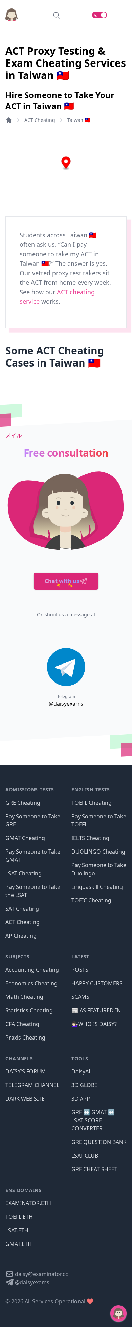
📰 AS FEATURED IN (96, 1010)
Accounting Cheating (32, 969)
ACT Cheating (39, 120)
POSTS (79, 969)
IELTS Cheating (90, 838)
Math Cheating (24, 997)
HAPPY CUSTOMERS (97, 983)
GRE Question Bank (99, 1142)
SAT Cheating (22, 908)
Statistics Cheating (29, 1010)
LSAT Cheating (23, 873)
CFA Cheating (22, 1024)
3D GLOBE (84, 1085)
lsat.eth (16, 1230)
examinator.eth (28, 1203)
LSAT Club (84, 1155)
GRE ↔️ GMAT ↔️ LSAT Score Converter (93, 1120)
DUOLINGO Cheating (98, 851)
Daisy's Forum (25, 1071)
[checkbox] (99, 15)
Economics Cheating (31, 983)
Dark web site (25, 1098)
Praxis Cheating (25, 1037)
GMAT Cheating (25, 838)
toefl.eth (19, 1216)
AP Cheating (21, 935)
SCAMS (80, 997)
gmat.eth (18, 1244)
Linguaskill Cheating (97, 887)
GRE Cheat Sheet (94, 1169)
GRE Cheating (22, 802)
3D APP (80, 1098)
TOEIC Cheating (91, 900)
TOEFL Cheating (91, 802)
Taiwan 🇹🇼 (78, 120)
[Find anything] (56, 15)
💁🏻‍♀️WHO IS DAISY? (94, 1024)
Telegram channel (32, 1085)
